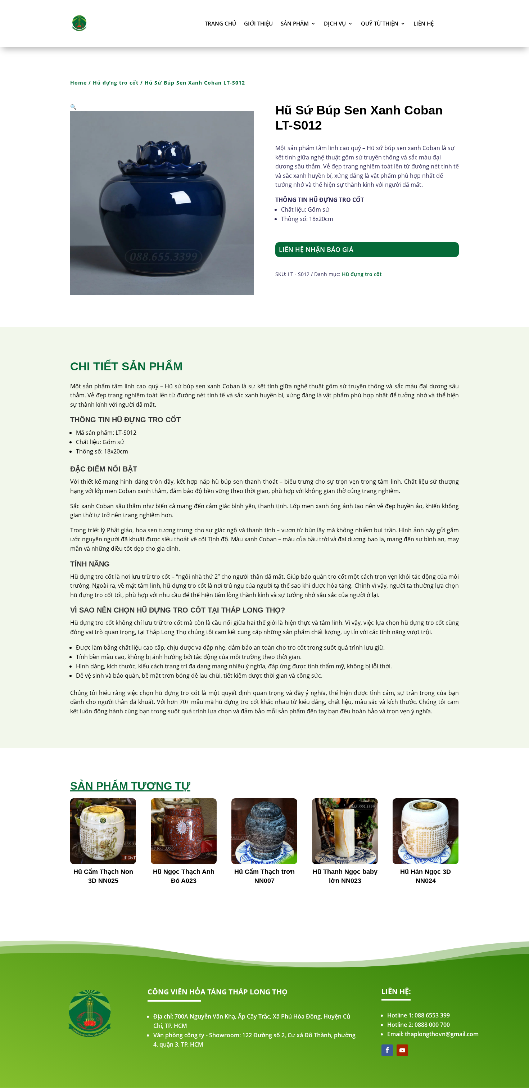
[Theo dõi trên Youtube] (402, 1050)
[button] (73, 106)
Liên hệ (423, 23)
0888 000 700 (432, 1025)
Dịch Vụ (335, 23)
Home (78, 82)
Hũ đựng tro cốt (116, 82)
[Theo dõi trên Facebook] (387, 1050)
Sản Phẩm (295, 23)
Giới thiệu (258, 23)
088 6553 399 (432, 1015)
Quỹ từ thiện (379, 23)
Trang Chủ (220, 23)
